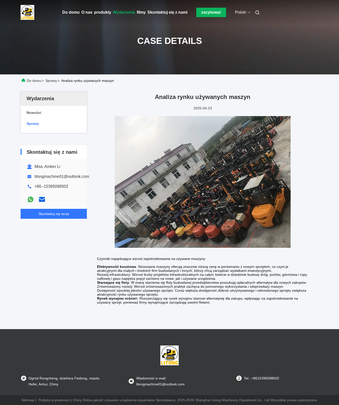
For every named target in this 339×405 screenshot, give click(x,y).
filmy (141, 12)
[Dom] (27, 12)
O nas (86, 12)
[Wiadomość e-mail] (42, 199)
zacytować (211, 12)
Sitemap (27, 400)
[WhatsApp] (30, 199)
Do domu (71, 12)
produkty (102, 12)
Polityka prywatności (54, 400)
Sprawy (51, 81)
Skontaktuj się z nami (167, 12)
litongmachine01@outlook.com (61, 176)
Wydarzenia (124, 12)
